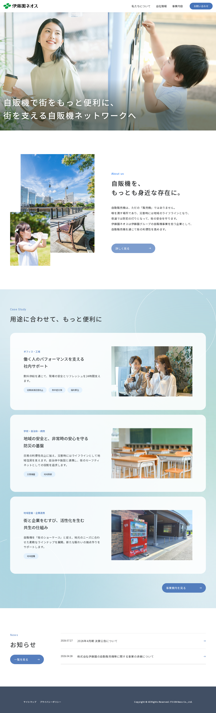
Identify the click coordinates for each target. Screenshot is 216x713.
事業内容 (177, 6)
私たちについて (141, 6)
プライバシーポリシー (50, 701)
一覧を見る (21, 658)
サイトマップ (30, 701)
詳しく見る (122, 243)
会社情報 (161, 6)
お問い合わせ (201, 6)
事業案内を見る (176, 587)
